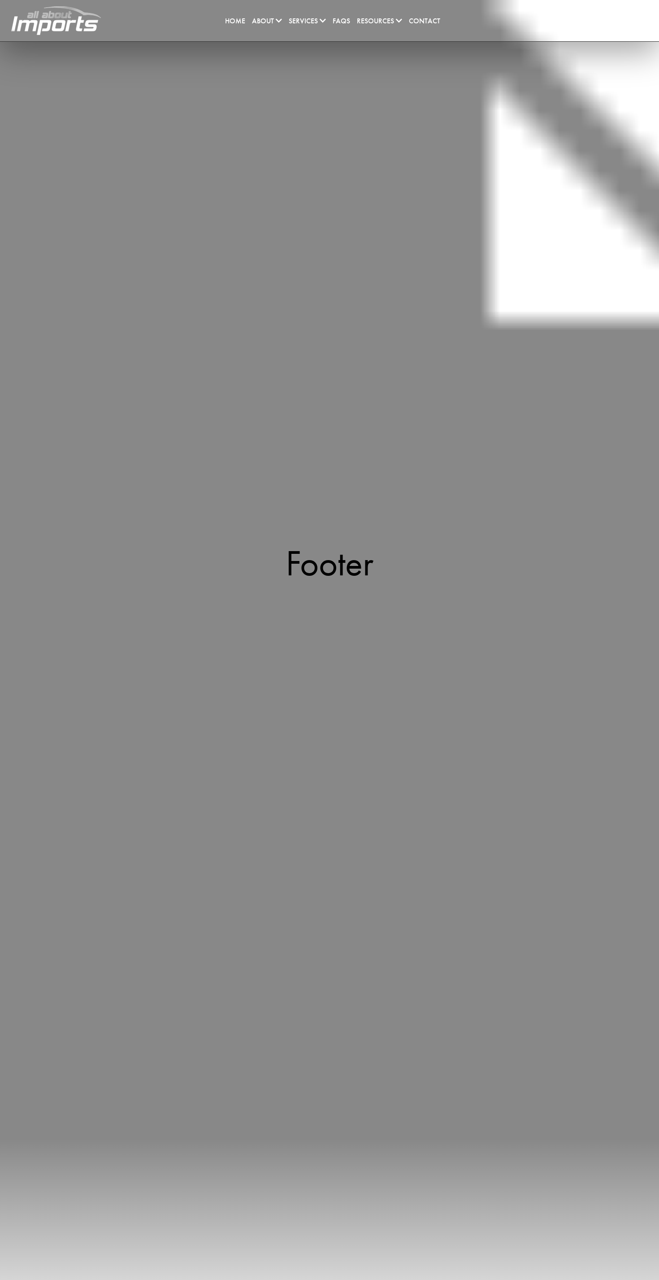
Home (235, 21)
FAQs (341, 21)
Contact (424, 21)
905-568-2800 (588, 20)
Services (304, 21)
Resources (376, 21)
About (264, 21)
